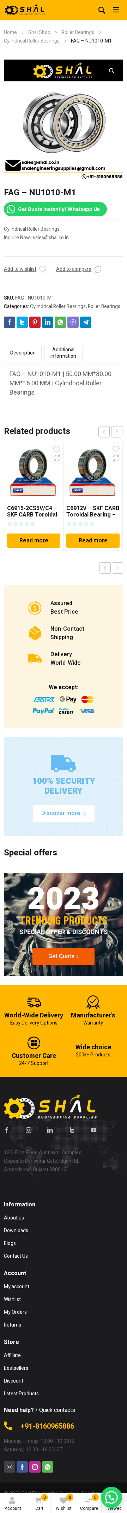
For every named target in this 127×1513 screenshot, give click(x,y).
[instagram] (28, 1130)
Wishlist (64, 1503)
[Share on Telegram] (85, 322)
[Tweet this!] (22, 322)
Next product (117, 568)
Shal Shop (39, 32)
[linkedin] (50, 1130)
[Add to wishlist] (42, 269)
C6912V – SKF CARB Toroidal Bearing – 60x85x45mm (92, 514)
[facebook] (6, 1130)
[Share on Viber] (73, 322)
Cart (40, 1503)
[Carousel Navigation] (110, 431)
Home (10, 32)
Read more (33, 540)
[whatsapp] (47, 1467)
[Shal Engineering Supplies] (25, 10)
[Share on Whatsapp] (60, 322)
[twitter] (72, 1130)
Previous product (105, 568)
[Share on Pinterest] (35, 322)
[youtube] (93, 1130)
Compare (89, 1503)
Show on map (19, 1184)
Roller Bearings (78, 32)
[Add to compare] (97, 269)
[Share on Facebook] (9, 322)
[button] (111, 71)
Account (13, 1508)
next (116, 431)
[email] (9, 1467)
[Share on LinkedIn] (47, 322)
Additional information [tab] (63, 353)
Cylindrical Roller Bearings (32, 41)
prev (104, 431)
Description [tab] (23, 353)
